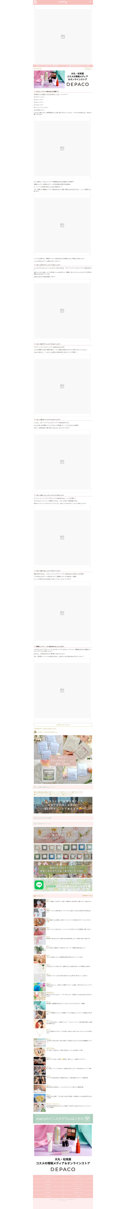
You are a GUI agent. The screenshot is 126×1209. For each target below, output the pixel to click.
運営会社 (48, 1188)
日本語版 (48, 1192)
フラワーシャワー (56, 792)
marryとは (78, 1177)
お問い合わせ (78, 1188)
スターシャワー (68, 794)
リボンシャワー (67, 792)
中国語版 (48, 1196)
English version (78, 1192)
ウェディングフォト (56, 794)
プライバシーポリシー (78, 1184)
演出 (47, 792)
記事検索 (48, 1180)
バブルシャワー (78, 792)
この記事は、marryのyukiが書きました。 (47, 732)
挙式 (36, 792)
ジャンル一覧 (78, 1180)
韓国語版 (78, 1196)
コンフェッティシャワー (42, 794)
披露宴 (42, 792)
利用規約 (48, 1184)
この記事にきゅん (63, 724)
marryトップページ (48, 1177)
